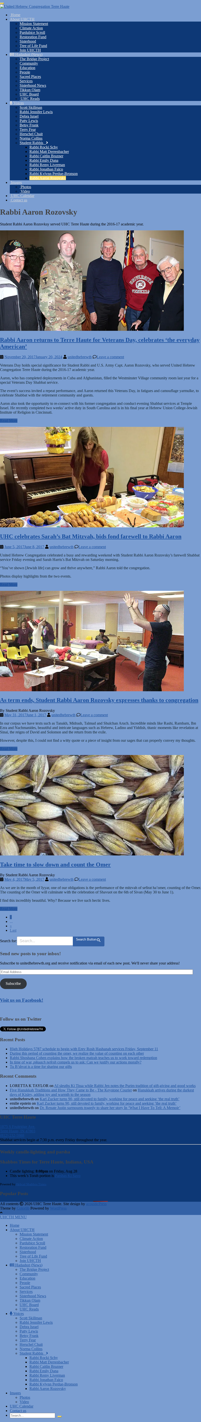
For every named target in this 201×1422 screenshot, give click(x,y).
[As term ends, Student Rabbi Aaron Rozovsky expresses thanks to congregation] (92, 690)
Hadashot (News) (28, 54)
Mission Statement (34, 24)
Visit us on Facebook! (21, 1000)
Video (25, 191)
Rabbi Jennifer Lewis (36, 112)
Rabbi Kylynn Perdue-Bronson (53, 174)
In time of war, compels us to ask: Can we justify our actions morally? (75, 1062)
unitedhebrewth (80, 357)
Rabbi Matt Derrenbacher (49, 151)
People (25, 72)
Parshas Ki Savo (67, 1176)
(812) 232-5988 (12, 1135)
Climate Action (31, 28)
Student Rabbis (33, 143)
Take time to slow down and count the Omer (55, 864)
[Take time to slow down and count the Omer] (92, 854)
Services (26, 81)
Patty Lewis (29, 121)
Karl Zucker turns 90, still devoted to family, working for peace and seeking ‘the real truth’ (109, 1099)
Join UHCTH (30, 50)
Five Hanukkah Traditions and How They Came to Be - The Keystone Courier (71, 1090)
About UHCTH (22, 19)
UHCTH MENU (13, 1217)
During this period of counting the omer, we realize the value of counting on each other (77, 1053)
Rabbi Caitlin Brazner (46, 156)
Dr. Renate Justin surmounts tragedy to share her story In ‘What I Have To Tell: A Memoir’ (110, 1108)
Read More (8, 421)
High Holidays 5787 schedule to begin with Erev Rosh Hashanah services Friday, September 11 (84, 1049)
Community (29, 63)
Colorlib (23, 1208)
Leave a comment (110, 357)
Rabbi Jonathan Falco (46, 169)
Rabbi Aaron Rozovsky (47, 178)
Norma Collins (31, 138)
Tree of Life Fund (33, 46)
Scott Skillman (31, 107)
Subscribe (13, 983)
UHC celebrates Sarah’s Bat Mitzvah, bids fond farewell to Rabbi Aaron (90, 536)
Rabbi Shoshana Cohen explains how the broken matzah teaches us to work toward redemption (83, 1058)
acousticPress (96, 1204)
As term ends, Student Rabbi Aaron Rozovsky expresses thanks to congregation (99, 700)
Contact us (18, 200)
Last (13, 930)
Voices (18, 103)
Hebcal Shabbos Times (31, 1184)
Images (16, 182)
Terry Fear (28, 129)
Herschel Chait (31, 134)
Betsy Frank (29, 125)
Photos (25, 187)
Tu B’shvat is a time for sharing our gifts (41, 1066)
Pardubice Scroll (32, 32)
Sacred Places (30, 76)
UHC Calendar (22, 196)
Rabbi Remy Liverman (47, 165)
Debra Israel (29, 116)
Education (27, 68)
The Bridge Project (34, 59)
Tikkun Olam (30, 90)
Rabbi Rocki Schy (43, 147)
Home (15, 15)
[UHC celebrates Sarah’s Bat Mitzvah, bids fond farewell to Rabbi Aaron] (92, 526)
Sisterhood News (33, 85)
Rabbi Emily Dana (43, 160)
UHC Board (29, 94)
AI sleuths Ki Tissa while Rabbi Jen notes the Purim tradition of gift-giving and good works (125, 1086)
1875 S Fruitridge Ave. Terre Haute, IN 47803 (17, 1129)
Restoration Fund (33, 37)
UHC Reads (30, 99)
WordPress (58, 1208)
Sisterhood (28, 41)
